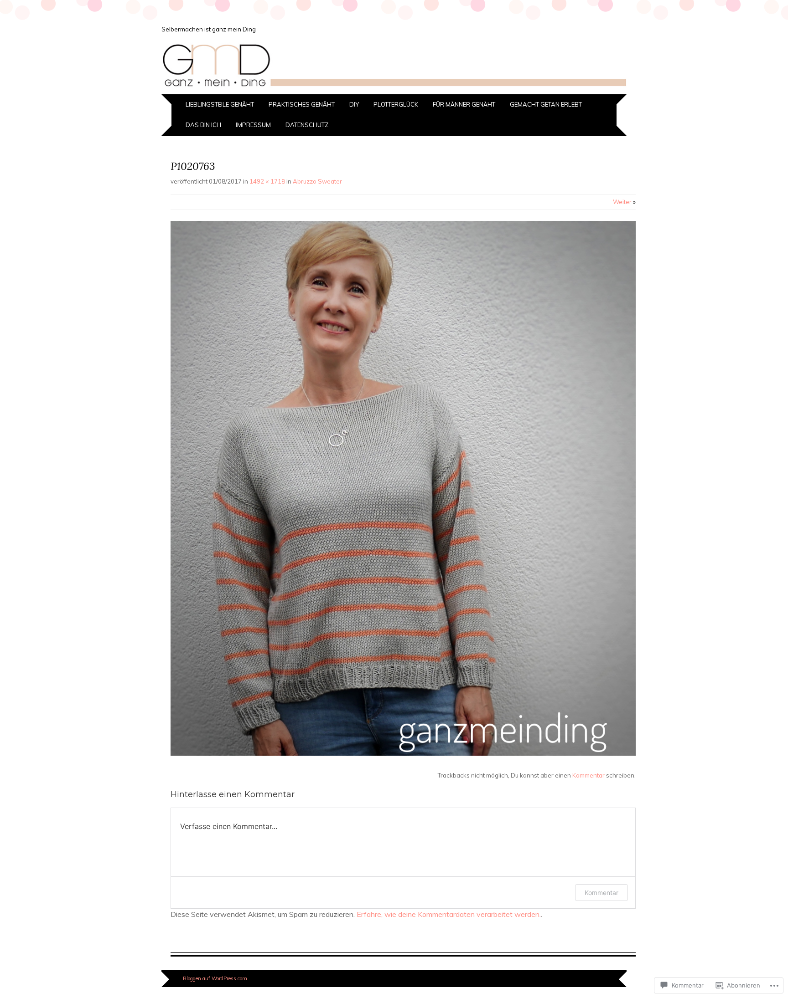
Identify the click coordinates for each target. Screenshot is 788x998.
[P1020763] (403, 753)
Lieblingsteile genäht (220, 104)
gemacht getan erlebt (546, 104)
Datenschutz (306, 124)
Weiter (624, 201)
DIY (354, 104)
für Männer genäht (464, 104)
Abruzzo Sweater (317, 181)
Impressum (253, 124)
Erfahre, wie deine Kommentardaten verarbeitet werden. (449, 914)
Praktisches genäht (302, 104)
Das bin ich (203, 124)
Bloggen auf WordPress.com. (216, 978)
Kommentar (588, 775)
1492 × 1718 (267, 181)
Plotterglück (395, 104)
